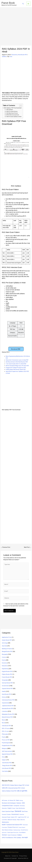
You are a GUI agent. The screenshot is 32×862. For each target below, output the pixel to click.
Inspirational (5, 703)
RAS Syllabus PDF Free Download (12, 108)
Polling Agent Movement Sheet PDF (16, 369)
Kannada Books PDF (7, 708)
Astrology (5, 643)
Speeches (4, 832)
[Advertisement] (16, 29)
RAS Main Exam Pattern (12, 113)
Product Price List (13, 827)
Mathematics (5, 822)
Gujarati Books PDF (7, 688)
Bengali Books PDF (7, 651)
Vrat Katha (5, 771)
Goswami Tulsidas (6, 814)
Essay (13, 808)
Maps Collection (21, 819)
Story (3, 757)
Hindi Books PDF (22, 54)
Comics (4, 657)
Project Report (22, 827)
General (18, 811)
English (10, 808)
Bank (17, 800)
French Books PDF (7, 677)
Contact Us (15, 856)
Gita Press (25, 811)
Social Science (24, 830)
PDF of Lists (5, 731)
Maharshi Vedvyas (12, 819)
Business (19, 803)
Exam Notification (20, 808)
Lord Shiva (4, 819)
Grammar (21, 814)
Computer (16, 805)
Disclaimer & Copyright (10, 858)
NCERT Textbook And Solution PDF (12, 824)
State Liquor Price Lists (12, 832)
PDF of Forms (6, 728)
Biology (21, 800)
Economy (4, 663)
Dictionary (22, 805)
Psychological (6, 742)
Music (3, 720)
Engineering (5, 668)
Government (5, 685)
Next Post (27, 547)
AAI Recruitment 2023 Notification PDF (17, 362)
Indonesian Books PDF (8, 700)
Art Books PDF (12, 800)
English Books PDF (7, 671)
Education (14, 54)
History (4, 697)
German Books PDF (7, 683)
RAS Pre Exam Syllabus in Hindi (14, 116)
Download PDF (15, 349)
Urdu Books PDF (6, 768)
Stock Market (22, 832)
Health (4, 691)
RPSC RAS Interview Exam (13, 114)
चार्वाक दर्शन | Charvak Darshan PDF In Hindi (13, 788)
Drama (4, 660)
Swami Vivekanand (12, 835)
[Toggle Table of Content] (19, 105)
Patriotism (25, 824)
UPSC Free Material (7, 837)
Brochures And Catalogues (9, 803)
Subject (4, 760)
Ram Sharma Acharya (7, 830)
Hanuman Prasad (6, 817)
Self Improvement (7, 751)
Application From (7, 637)
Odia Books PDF (6, 725)
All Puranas (4, 800)
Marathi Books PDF (7, 717)
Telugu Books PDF (7, 765)
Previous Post (5, 547)
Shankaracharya (16, 830)
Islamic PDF (14, 817)
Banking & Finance (7, 648)
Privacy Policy (23, 856)
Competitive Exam (7, 805)
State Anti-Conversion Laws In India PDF (17, 360)
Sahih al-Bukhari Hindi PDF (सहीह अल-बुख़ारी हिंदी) (14, 791)
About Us (7, 856)
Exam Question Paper (8, 811)
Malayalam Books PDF (8, 714)
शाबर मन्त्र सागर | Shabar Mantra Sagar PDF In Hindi (15, 785)
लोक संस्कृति (25, 837)
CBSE (23, 803)
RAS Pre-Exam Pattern (12, 111)
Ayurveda (4, 646)
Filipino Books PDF (7, 674)
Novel (3, 722)
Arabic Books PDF (7, 640)
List (28, 817)
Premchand (4, 827)
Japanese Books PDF (8, 705)
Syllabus (4, 56)
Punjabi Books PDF (7, 745)
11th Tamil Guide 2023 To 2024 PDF (16, 364)
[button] (23, 3)
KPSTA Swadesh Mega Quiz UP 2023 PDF (17, 365)
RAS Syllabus (10, 109)
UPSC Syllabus (17, 837)
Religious (4, 748)
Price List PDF (6, 740)
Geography (5, 680)
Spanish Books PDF (7, 754)
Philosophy (5, 734)
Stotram (4, 835)
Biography (5, 654)
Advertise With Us (23, 858)
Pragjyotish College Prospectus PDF (16, 367)
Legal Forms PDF (22, 817)
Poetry (4, 737)
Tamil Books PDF (6, 762)
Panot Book (8, 2)
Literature (5, 711)
